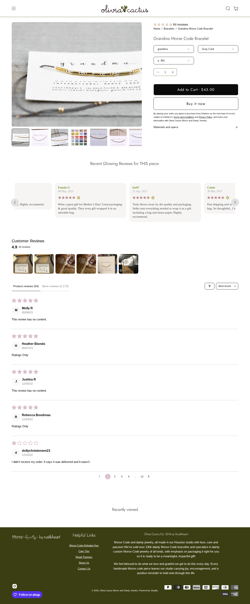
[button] (228, 8)
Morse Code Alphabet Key (84, 545)
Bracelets (169, 28)
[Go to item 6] (128, 264)
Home (157, 28)
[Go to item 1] (23, 264)
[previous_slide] (15, 202)
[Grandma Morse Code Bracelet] (20, 137)
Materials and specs (166, 127)
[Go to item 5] (107, 264)
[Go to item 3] (65, 264)
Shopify (154, 590)
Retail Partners (84, 557)
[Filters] (209, 286)
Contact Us (84, 568)
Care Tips (84, 551)
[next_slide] (235, 202)
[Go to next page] (149, 476)
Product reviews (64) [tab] (26, 286)
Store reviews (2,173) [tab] (55, 286)
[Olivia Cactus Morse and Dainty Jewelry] (125, 8)
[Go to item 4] (86, 264)
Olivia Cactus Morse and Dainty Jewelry (119, 590)
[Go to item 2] (44, 264)
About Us (84, 562)
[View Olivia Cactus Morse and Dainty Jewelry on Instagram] (14, 586)
